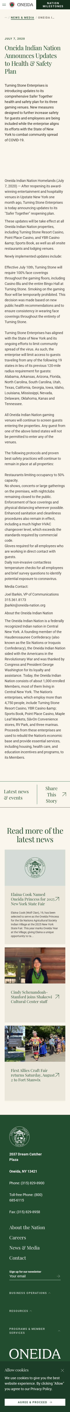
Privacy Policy (41, 1389)
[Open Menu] (4, 4)
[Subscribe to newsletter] (58, 1276)
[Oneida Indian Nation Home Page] (21, 5)
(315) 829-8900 (32, 1183)
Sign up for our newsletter (25, 1271)
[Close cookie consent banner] (62, 1370)
